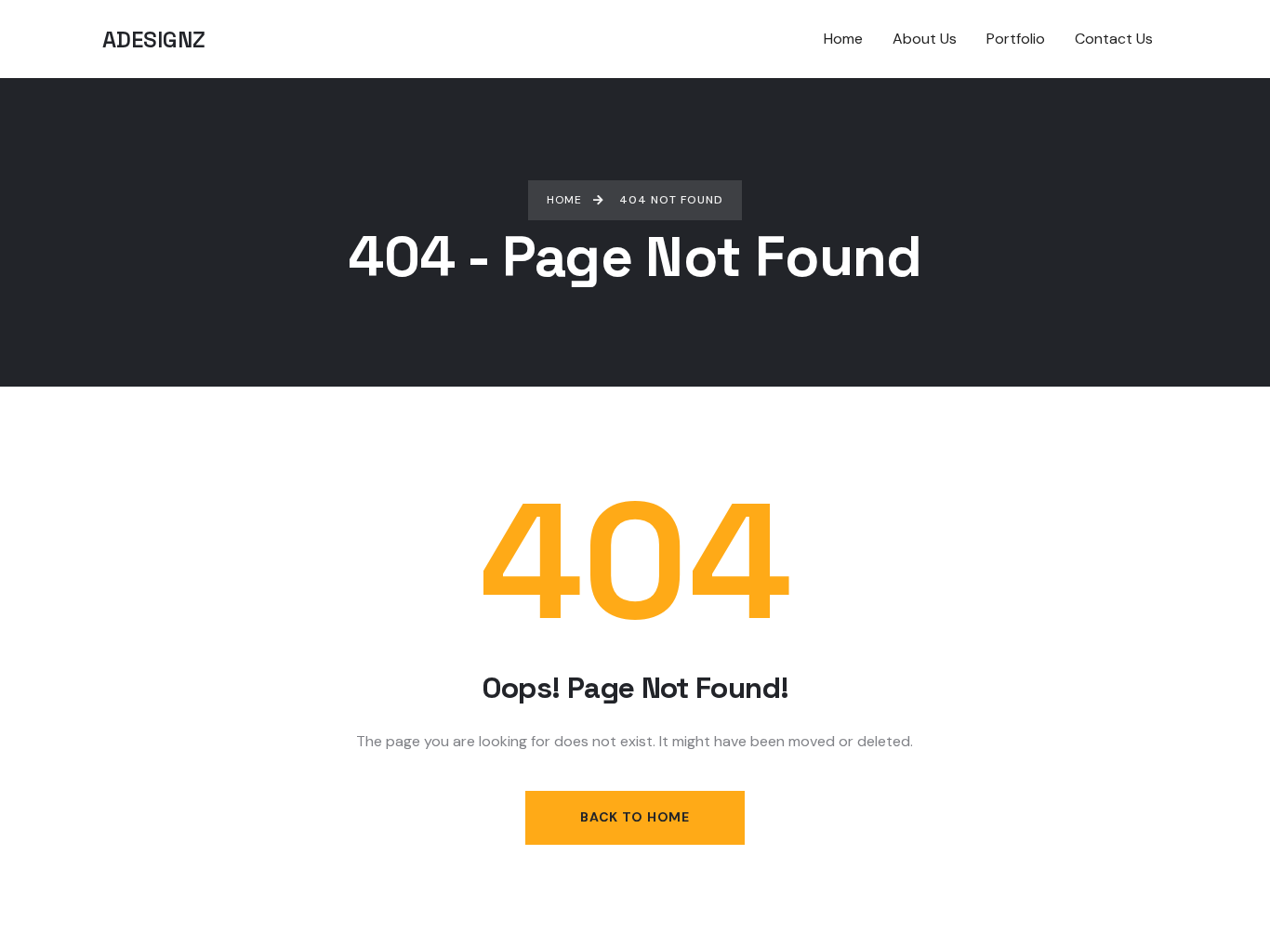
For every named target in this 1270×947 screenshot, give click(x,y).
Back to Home (634, 817)
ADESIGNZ (153, 39)
